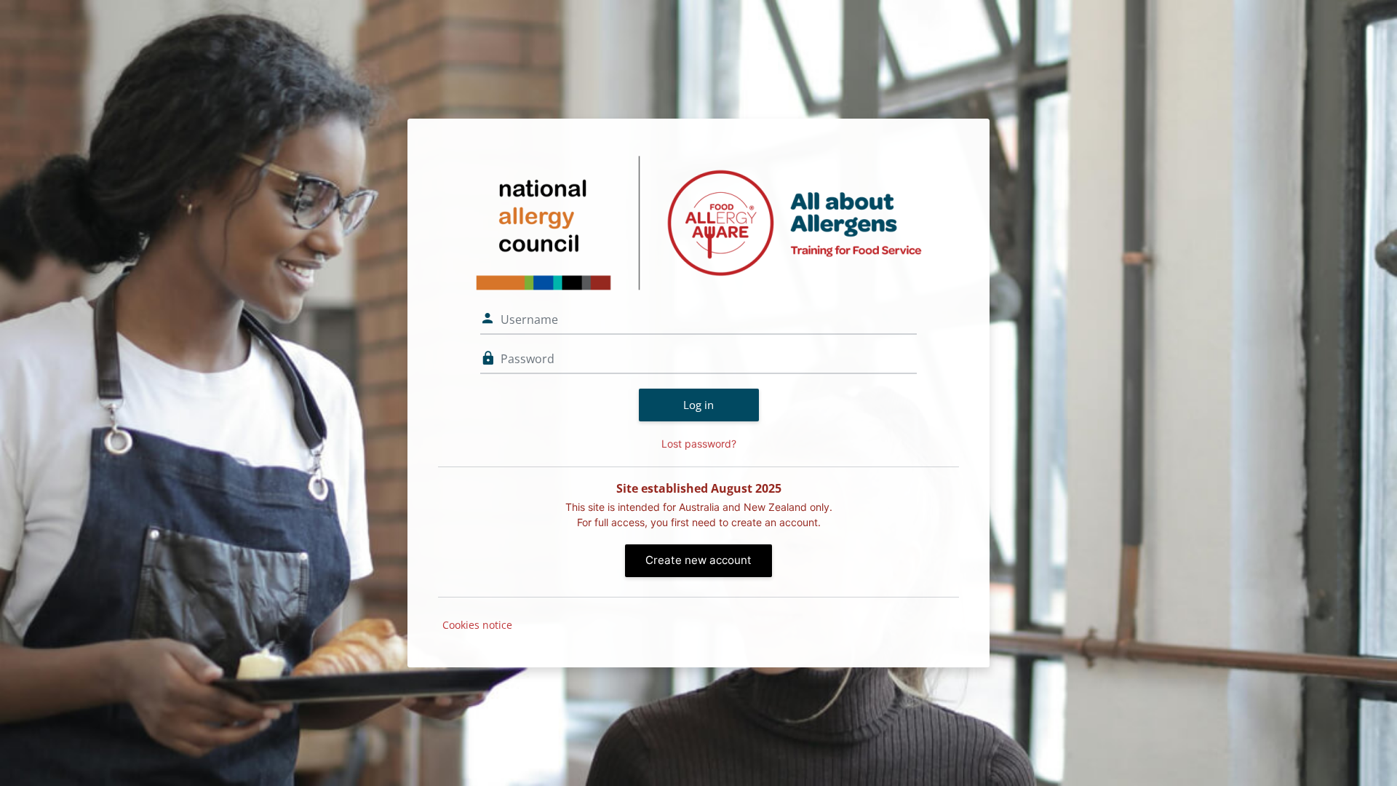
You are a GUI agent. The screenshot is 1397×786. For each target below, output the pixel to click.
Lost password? (698, 443)
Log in (698, 404)
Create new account (698, 560)
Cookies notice (477, 625)
